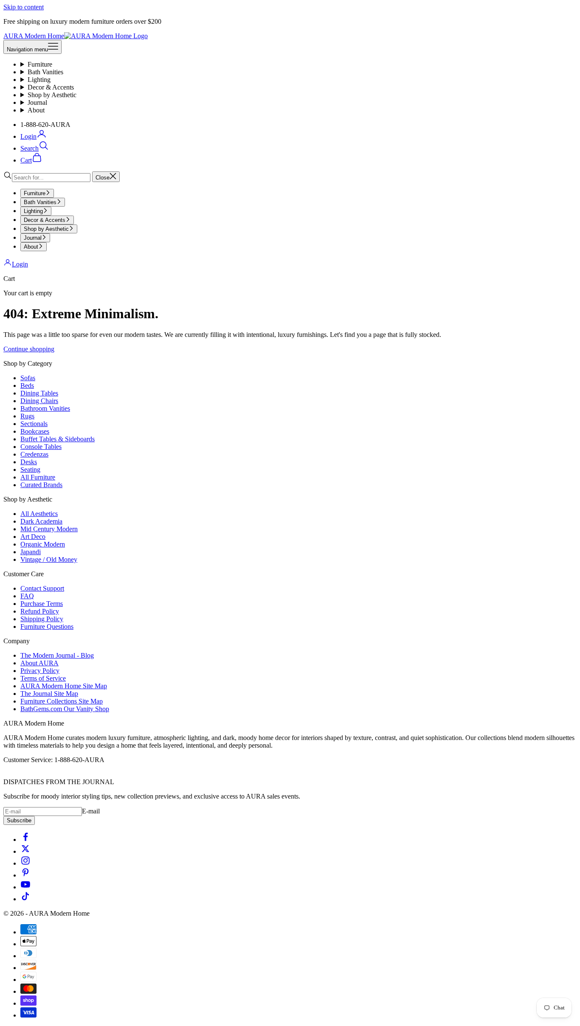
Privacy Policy (39, 670)
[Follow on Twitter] (25, 851)
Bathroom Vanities (45, 408)
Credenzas (34, 454)
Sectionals (34, 423)
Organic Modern (42, 544)
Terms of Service (43, 678)
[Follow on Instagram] (25, 863)
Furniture (40, 64)
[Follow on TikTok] (25, 899)
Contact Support (42, 588)
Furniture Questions (46, 626)
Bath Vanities (45, 72)
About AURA (39, 663)
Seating (30, 469)
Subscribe (19, 820)
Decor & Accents (51, 87)
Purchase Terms (41, 603)
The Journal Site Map (49, 693)
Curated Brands (41, 484)
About (36, 110)
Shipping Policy (41, 618)
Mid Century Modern (49, 529)
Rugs (27, 416)
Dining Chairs (39, 400)
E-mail (91, 811)
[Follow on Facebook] (25, 839)
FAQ (27, 596)
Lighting (39, 79)
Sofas (27, 377)
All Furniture (37, 477)
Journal (37, 102)
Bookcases (34, 431)
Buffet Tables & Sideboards (57, 439)
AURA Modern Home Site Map (63, 686)
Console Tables (41, 446)
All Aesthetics (39, 513)
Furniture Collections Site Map (61, 701)
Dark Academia (41, 521)
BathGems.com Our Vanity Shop (64, 708)
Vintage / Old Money (48, 559)
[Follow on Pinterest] (25, 875)
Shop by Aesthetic (52, 94)
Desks (28, 461)
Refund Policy (39, 611)
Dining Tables (39, 393)
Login (20, 264)
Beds (27, 385)
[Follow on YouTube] (25, 887)
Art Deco (32, 536)
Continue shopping (28, 349)
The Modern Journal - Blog (57, 655)
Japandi (30, 551)
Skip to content (23, 7)
